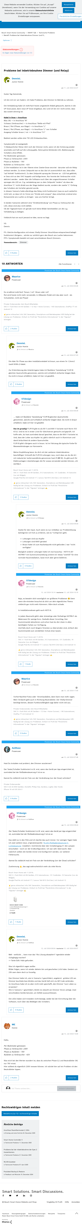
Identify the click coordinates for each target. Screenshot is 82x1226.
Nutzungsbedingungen (19, 1213)
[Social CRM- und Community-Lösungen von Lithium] (7, 1221)
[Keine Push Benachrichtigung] (75, 264)
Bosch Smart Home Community (13, 33)
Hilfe (67, 1202)
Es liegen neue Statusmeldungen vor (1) (17, 53)
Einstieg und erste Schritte (13, 1133)
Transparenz (61, 1213)
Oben (77, 1213)
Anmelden (76, 1202)
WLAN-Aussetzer (9, 1162)
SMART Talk (32, 33)
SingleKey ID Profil (54, 1202)
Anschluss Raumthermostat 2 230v (16, 1130)
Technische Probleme (47, 33)
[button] (68, 4)
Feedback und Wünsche (12, 1174)
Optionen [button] (6, 40)
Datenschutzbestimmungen (36, 1213)
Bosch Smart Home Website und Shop (20, 1202)
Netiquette (51, 1213)
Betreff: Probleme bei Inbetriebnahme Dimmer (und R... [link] (24, 35)
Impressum (5, 1213)
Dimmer (23, 242)
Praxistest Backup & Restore (14, 1172)
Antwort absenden (66, 1088)
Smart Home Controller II (13, 1140)
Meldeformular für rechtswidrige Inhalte (20, 1113)
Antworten (72, 253)
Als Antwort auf (26, 349)
